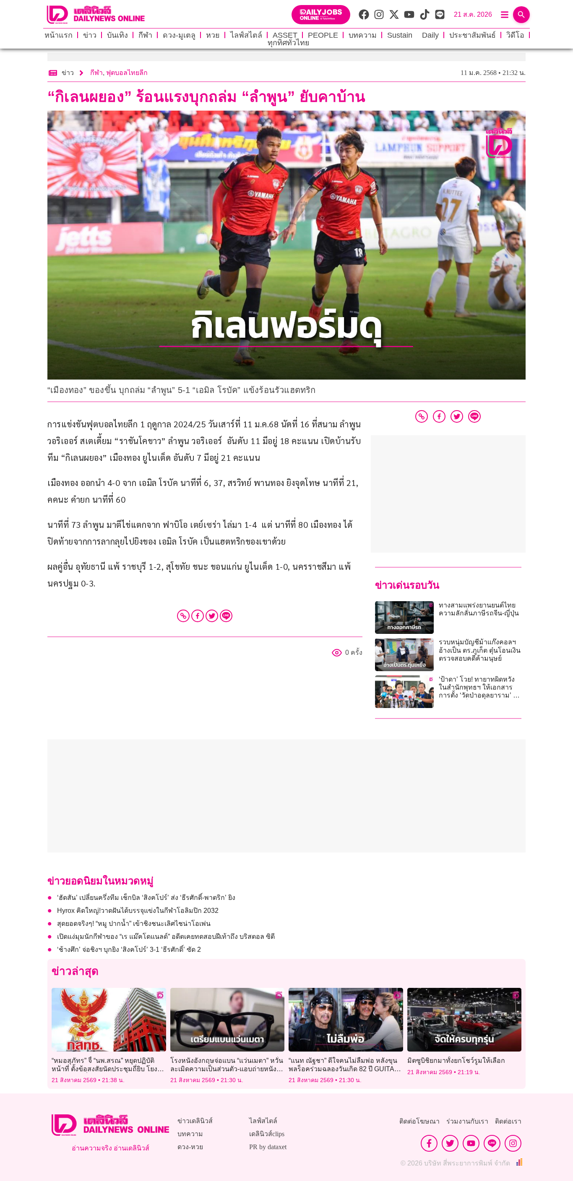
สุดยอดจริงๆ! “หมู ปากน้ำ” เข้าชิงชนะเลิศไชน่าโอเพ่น (134, 923)
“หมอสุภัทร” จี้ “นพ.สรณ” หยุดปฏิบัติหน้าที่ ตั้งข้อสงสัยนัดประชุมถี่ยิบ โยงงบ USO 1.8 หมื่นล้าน (108, 1068)
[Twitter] (212, 616)
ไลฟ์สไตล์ (246, 35)
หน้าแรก (58, 35)
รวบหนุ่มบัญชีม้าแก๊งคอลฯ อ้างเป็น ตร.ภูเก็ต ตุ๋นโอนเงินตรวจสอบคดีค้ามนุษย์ (480, 650)
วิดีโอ (515, 35)
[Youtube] (471, 1143)
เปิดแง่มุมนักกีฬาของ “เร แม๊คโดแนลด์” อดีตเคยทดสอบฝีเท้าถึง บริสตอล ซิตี (166, 936)
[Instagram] (513, 1143)
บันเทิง (117, 35)
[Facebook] (197, 616)
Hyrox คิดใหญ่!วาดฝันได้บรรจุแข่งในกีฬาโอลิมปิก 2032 (138, 910)
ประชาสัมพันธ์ (472, 35)
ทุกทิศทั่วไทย (289, 43)
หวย (213, 35)
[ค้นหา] (521, 14)
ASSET (285, 35)
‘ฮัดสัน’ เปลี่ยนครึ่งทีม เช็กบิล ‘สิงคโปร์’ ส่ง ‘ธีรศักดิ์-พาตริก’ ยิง (146, 897)
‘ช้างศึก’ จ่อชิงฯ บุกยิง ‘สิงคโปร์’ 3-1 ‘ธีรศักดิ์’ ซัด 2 (129, 949)
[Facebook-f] (429, 1143)
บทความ (363, 35)
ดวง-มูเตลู (179, 35)
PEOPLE (323, 35)
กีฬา (145, 35)
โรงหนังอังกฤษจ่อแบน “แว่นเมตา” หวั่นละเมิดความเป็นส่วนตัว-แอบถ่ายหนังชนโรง (226, 1068)
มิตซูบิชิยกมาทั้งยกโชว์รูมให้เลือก (456, 1060)
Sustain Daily (413, 35)
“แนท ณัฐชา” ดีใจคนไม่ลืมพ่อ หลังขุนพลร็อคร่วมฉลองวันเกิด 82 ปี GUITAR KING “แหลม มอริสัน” (344, 1068)
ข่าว (89, 35)
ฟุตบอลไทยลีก (127, 72)
